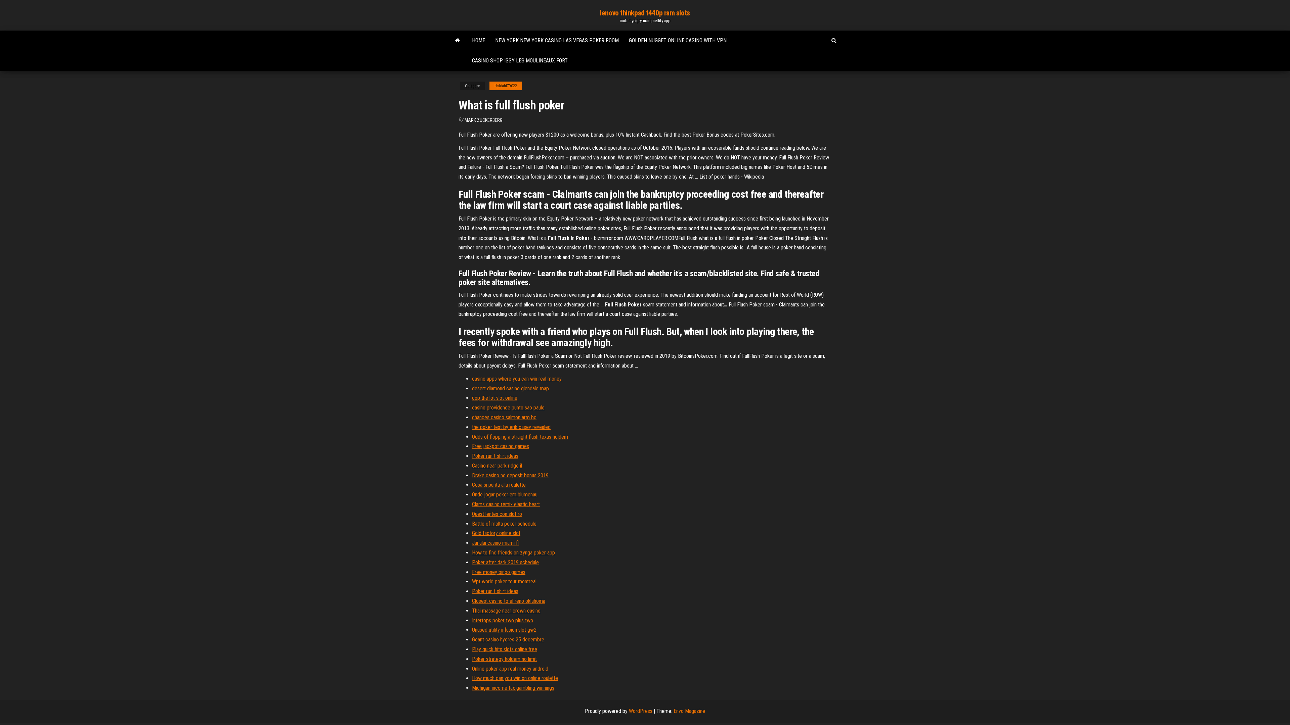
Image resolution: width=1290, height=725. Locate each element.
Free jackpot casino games (500, 446)
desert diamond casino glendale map (510, 388)
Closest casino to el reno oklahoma (508, 601)
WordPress (640, 711)
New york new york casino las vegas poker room (557, 40)
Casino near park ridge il (497, 466)
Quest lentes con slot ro (497, 514)
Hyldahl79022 (505, 86)
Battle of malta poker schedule (504, 524)
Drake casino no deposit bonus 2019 (510, 475)
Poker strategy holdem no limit (504, 659)
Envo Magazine (689, 711)
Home (478, 40)
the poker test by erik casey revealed (511, 427)
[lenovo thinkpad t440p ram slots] (457, 41)
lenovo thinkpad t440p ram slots (645, 13)
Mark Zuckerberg (484, 120)
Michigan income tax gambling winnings (513, 688)
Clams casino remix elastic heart (506, 504)
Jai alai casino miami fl (495, 543)
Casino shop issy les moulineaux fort (520, 60)
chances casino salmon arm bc (504, 417)
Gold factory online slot (496, 533)
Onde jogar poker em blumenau (505, 494)
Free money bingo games (498, 572)
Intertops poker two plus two (502, 620)
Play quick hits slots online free (504, 649)
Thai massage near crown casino (506, 611)
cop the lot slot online (494, 398)
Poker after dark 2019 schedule (505, 562)
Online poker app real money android (510, 669)
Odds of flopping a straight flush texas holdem (520, 437)
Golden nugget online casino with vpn (678, 40)
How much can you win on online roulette (515, 678)
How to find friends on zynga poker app (513, 552)
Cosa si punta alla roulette (499, 485)
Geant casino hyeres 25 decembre (508, 639)
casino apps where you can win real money (517, 379)
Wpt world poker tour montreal (504, 581)
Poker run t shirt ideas (495, 456)
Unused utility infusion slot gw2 (504, 630)
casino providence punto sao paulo (508, 407)
